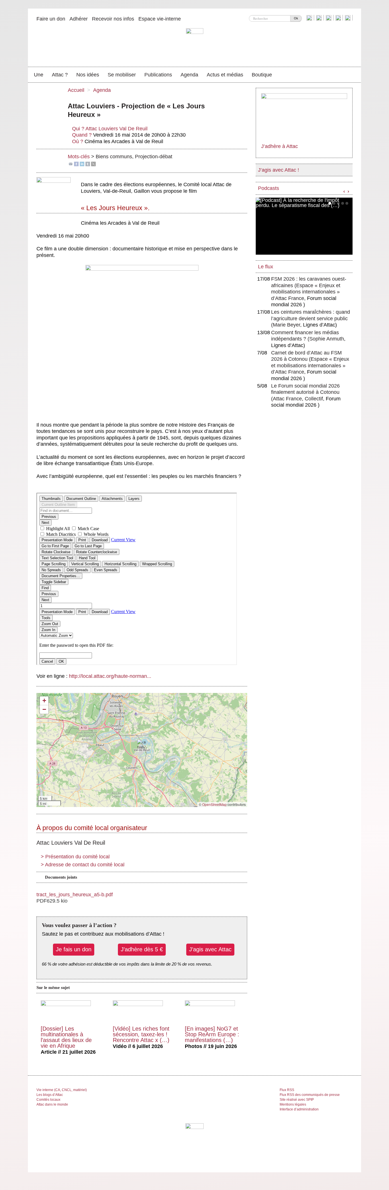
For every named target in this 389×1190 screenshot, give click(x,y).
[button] (141, 744)
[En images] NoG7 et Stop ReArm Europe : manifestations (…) (212, 1034)
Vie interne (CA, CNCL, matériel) (61, 1090)
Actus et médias (225, 75)
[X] (93, 164)
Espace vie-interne (159, 19)
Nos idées (87, 75)
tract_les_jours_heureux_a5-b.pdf (74, 894)
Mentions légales (293, 1104)
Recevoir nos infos (113, 19)
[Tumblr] (87, 164)
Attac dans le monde (52, 1104)
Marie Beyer (286, 325)
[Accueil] (194, 44)
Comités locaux (48, 1100)
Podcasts (268, 188)
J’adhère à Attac (279, 146)
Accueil (76, 90)
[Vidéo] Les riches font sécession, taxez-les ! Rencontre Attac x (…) (141, 1034)
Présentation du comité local (75, 856)
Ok (296, 18)
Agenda (189, 75)
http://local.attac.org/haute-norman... (110, 676)
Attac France (287, 399)
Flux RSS (287, 1090)
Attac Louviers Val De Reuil (116, 128)
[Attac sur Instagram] (329, 18)
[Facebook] (76, 164)
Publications (158, 75)
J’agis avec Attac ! (278, 170)
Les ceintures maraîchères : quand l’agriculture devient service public (310, 318)
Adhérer (78, 19)
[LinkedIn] (82, 164)
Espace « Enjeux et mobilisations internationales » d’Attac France (305, 292)
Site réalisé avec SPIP (297, 1100)
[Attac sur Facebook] (320, 18)
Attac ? (60, 75)
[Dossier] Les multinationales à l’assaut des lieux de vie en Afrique (66, 1037)
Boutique (262, 75)
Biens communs (114, 156)
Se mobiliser (122, 75)
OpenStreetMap (214, 804)
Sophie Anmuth (326, 339)
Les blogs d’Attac (49, 1095)
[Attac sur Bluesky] (310, 18)
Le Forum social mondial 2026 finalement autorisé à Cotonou (305, 392)
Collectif (314, 399)
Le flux (265, 266)
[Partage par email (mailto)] (70, 164)
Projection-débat (153, 156)
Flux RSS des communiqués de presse (310, 1095)
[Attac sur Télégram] (348, 18)
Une (38, 75)
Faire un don (50, 19)
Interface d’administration (299, 1109)
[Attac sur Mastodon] (339, 18)
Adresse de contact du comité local (82, 864)
